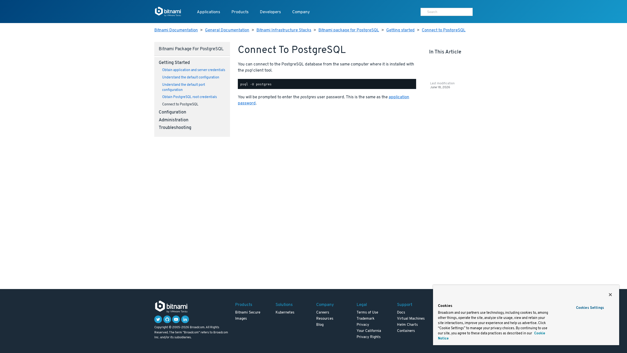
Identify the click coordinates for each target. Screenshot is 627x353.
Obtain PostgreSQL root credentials (189, 97)
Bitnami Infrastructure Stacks (283, 30)
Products (240, 12)
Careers (322, 312)
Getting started (400, 30)
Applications (208, 12)
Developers (270, 12)
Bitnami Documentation (176, 30)
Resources (324, 318)
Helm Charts (407, 325)
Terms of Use (367, 312)
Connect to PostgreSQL (444, 30)
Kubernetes (285, 312)
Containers (406, 331)
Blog (320, 325)
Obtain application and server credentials (193, 70)
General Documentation (227, 30)
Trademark (365, 318)
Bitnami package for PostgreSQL (348, 30)
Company (301, 12)
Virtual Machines (411, 318)
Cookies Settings (590, 308)
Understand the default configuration (190, 78)
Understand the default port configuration (183, 87)
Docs (401, 312)
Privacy (363, 325)
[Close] (610, 294)
